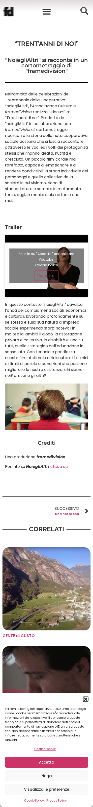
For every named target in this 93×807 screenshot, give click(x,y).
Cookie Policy (34, 800)
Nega (46, 775)
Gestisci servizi (45, 749)
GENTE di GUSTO (18, 636)
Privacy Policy (56, 800)
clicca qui (58, 466)
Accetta (46, 762)
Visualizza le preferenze (46, 789)
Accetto (46, 275)
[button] (85, 699)
